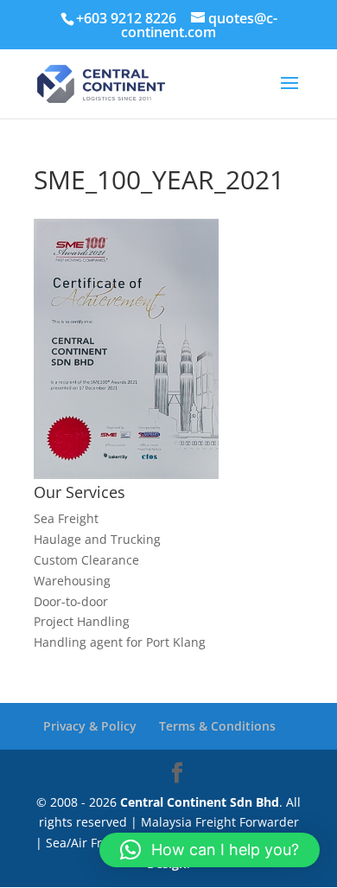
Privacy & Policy (90, 726)
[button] (209, 850)
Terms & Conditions (217, 726)
